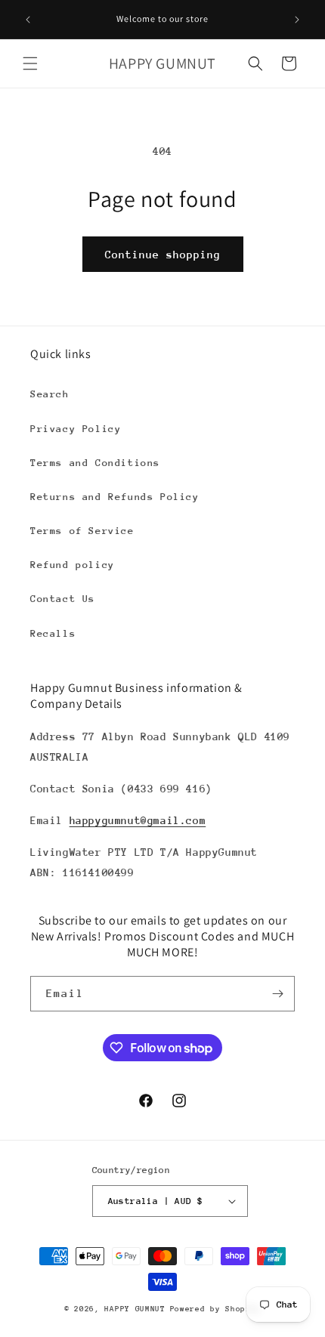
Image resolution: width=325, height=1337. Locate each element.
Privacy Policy (75, 428)
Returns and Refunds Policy (115, 496)
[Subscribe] (277, 993)
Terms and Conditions (95, 462)
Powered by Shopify (216, 1309)
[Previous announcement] (28, 19)
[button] (30, 63)
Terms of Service (82, 530)
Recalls (53, 633)
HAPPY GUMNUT (134, 1309)
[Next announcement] (297, 19)
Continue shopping (163, 255)
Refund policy (72, 564)
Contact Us (62, 598)
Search (50, 394)
